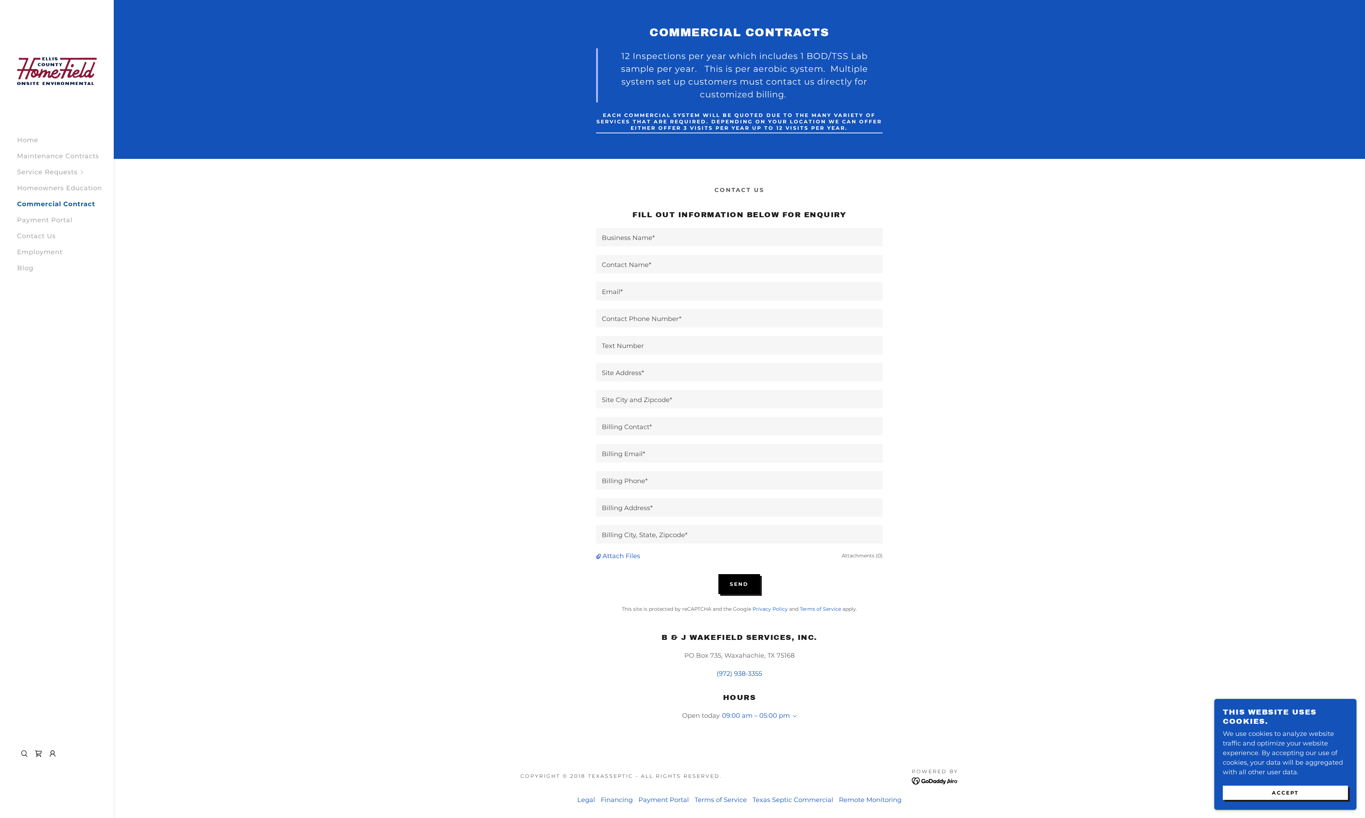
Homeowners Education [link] (59, 188)
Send (739, 584)
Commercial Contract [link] (56, 204)
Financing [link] (617, 800)
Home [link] (27, 140)
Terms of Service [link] (820, 609)
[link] (57, 71)
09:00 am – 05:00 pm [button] (756, 716)
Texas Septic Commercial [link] (793, 800)
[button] (65, 172)
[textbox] (739, 237)
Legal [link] (586, 800)
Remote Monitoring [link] (870, 800)
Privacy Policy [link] (770, 609)
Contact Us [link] (36, 236)
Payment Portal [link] (45, 220)
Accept (1285, 792)
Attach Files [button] (621, 556)
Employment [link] (40, 252)
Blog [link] (25, 268)
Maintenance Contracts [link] (58, 156)
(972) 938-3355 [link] (739, 674)
